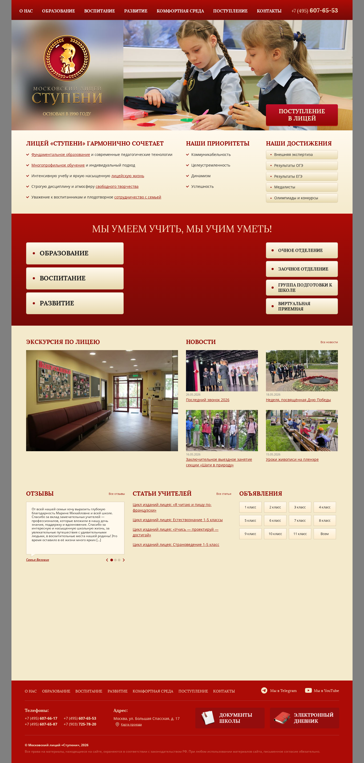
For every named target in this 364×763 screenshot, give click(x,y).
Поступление (193, 691)
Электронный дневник (314, 718)
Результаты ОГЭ (288, 165)
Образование (64, 253)
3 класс (300, 507)
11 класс (300, 533)
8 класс (324, 520)
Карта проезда (131, 724)
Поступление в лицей (302, 114)
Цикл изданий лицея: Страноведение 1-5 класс (176, 544)
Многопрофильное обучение (58, 165)
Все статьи (223, 494)
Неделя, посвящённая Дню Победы (298, 399)
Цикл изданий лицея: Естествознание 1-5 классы (178, 519)
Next (124, 560)
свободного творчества (117, 186)
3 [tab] (119, 560)
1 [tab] (111, 560)
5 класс (250, 520)
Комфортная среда (153, 691)
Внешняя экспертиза (293, 154)
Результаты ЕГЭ (288, 176)
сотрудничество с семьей (137, 197)
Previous (107, 560)
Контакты (224, 691)
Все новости (329, 342)
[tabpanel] (75, 532)
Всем (325, 533)
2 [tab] (115, 560)
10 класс (275, 533)
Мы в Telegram (283, 691)
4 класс (324, 507)
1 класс (250, 507)
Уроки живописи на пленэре (292, 459)
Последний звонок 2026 (207, 399)
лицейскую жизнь (127, 175)
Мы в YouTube (326, 691)
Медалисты (284, 186)
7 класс (300, 520)
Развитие (57, 303)
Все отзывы (117, 494)
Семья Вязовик (37, 559)
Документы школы (235, 718)
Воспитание (63, 278)
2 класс (275, 507)
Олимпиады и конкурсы (296, 197)
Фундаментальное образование (60, 154)
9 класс (250, 533)
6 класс (275, 520)
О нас (31, 691)
